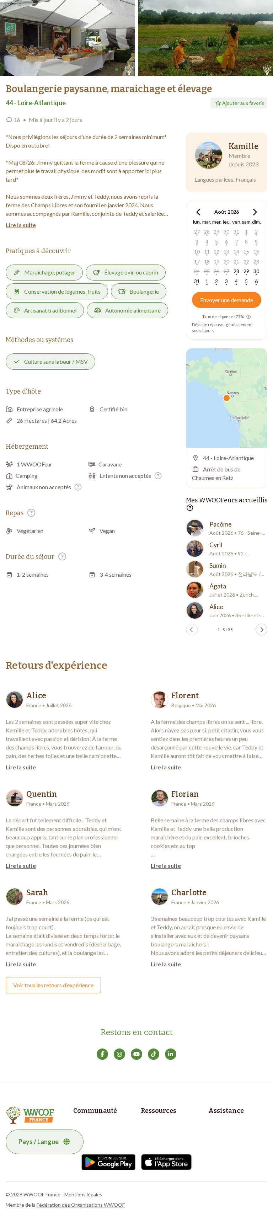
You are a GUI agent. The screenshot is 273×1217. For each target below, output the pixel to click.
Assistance (226, 1111)
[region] (226, 398)
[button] (67, 38)
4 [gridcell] (206, 242)
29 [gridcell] (216, 232)
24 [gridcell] (197, 271)
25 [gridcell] (207, 271)
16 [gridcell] (256, 252)
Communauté (95, 1111)
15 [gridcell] (246, 252)
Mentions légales (83, 1194)
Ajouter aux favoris (243, 103)
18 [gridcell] (207, 261)
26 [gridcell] (216, 271)
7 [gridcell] (236, 242)
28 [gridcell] (207, 232)
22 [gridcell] (246, 261)
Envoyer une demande (226, 300)
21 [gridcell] (236, 261)
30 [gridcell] (226, 232)
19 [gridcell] (216, 261)
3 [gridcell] (197, 242)
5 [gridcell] (216, 242)
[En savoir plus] (158, 475)
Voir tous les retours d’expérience (53, 985)
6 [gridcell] (226, 242)
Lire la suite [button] (21, 224)
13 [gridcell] (226, 252)
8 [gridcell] (246, 242)
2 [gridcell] (256, 232)
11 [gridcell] (207, 252)
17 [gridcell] (197, 261)
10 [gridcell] (197, 252)
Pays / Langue (38, 1142)
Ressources (158, 1111)
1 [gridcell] (246, 232)
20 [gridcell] (226, 261)
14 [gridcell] (236, 252)
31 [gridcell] (236, 232)
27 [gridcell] (197, 232)
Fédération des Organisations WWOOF (81, 1205)
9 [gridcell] (256, 242)
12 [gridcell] (216, 252)
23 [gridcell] (256, 261)
